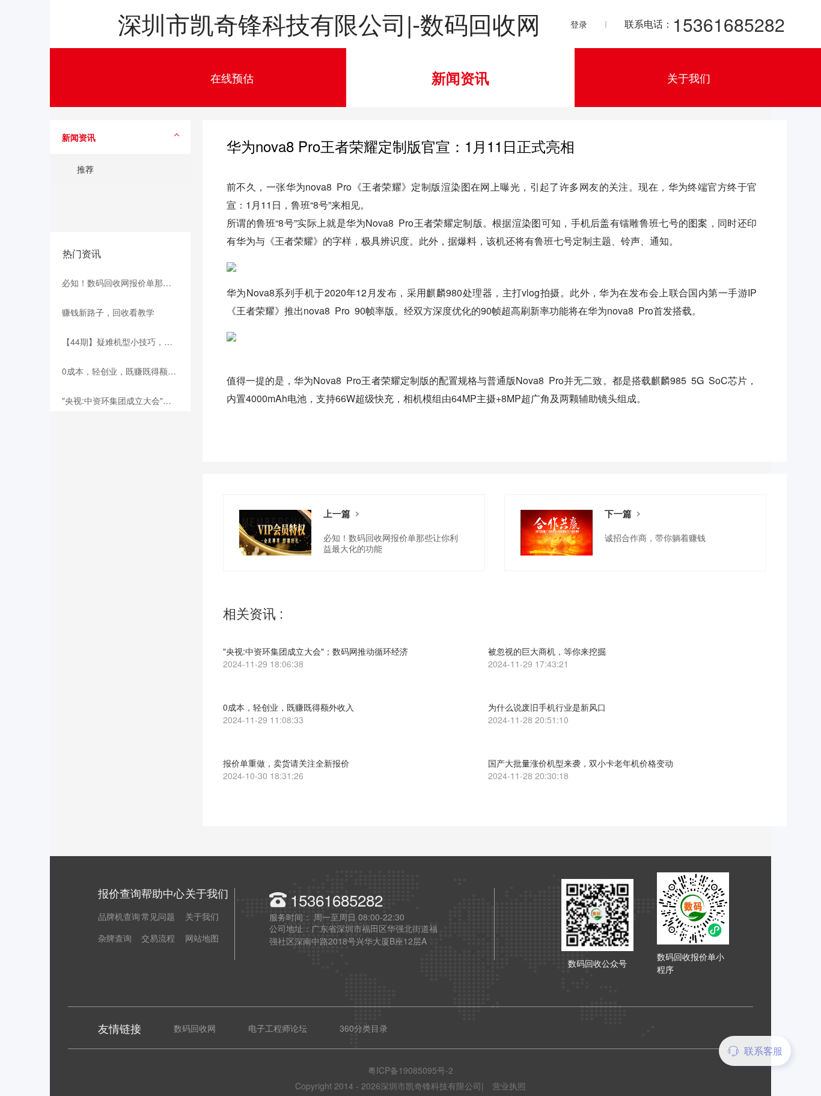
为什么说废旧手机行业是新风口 (547, 714)
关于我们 (688, 77)
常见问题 (158, 916)
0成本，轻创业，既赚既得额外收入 (126, 371)
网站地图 (202, 938)
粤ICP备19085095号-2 (410, 1070)
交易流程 (158, 938)
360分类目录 (364, 1028)
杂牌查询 (115, 938)
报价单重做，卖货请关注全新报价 (286, 770)
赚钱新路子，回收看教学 (108, 312)
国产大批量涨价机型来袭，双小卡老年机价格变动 (580, 770)
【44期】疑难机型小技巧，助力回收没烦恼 (126, 341)
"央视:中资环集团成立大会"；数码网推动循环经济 (126, 400)
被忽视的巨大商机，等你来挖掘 (547, 658)
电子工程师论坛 (277, 1028)
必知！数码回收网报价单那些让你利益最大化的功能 (126, 283)
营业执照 (509, 1086)
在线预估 (232, 77)
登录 (578, 24)
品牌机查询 (119, 916)
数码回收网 (195, 1028)
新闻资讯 (460, 77)
